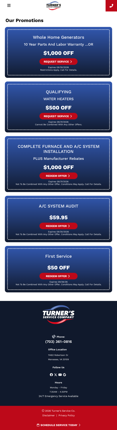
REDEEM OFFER (56, 175)
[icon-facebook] (51, 375)
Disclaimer (48, 415)
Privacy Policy (66, 415)
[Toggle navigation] (9, 5)
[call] (111, 5)
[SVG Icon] (55, 375)
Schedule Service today (59, 425)
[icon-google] (64, 375)
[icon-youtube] (60, 375)
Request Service (56, 61)
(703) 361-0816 (58, 341)
